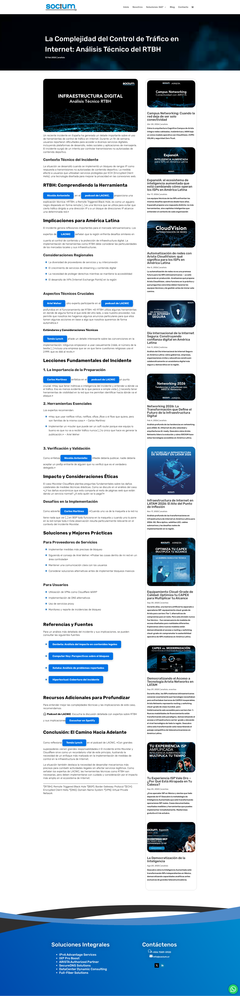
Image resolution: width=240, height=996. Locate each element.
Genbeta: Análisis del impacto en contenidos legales (84, 644)
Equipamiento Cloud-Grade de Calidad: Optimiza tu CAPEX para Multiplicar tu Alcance (170, 595)
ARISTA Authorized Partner (79, 962)
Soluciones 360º (155, 7)
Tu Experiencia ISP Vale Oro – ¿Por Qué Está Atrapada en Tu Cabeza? (169, 781)
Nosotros (137, 7)
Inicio (126, 7)
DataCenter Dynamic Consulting (83, 969)
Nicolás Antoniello (58, 195)
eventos (164, 603)
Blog (172, 7)
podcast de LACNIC (117, 303)
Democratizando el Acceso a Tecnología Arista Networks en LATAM (170, 681)
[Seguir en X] (157, 965)
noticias (163, 347)
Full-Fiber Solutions (73, 973)
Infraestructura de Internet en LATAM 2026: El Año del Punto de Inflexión (170, 503)
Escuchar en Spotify (82, 720)
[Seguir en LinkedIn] (162, 965)
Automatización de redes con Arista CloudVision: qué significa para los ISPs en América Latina (169, 258)
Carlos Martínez (57, 379)
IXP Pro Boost (69, 958)
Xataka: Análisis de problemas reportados (78, 667)
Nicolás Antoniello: (76, 458)
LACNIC (66, 234)
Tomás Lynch (55, 338)
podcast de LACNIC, (97, 195)
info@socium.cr (161, 956)
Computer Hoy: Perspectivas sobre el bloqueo (80, 656)
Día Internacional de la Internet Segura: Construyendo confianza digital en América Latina (170, 338)
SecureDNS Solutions (75, 965)
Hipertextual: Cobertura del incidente (75, 679)
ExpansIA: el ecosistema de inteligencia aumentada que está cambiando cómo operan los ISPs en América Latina (169, 185)
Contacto (183, 7)
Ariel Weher (54, 303)
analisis (61, 57)
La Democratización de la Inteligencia (166, 859)
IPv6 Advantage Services (77, 955)
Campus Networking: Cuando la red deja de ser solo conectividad (171, 116)
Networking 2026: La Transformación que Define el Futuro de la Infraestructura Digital (169, 411)
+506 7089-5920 (161, 952)
